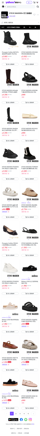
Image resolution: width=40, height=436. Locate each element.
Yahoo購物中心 (13, 2)
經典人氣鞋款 (8, 22)
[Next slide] (18, 38)
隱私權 (20, 433)
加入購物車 (11, 64)
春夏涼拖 (37, 27)
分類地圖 (26, 433)
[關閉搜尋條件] (5, 6)
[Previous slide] (2, 38)
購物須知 (26, 428)
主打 (2, 27)
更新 (33, 424)
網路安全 (13, 433)
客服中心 (12, 428)
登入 (29, 2)
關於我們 (19, 428)
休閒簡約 (31, 27)
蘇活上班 (26, 27)
